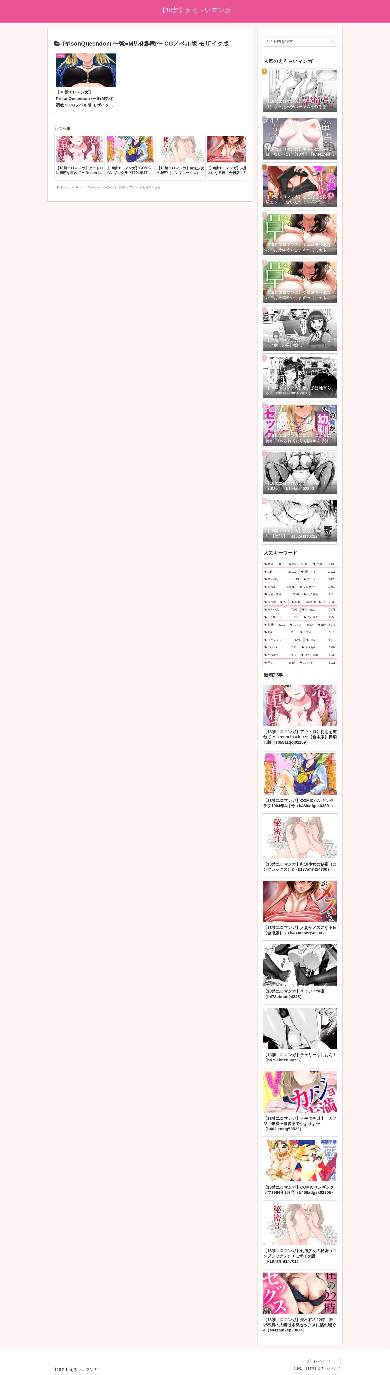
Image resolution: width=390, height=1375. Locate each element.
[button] (238, 157)
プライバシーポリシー (322, 1361)
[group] (79, 157)
